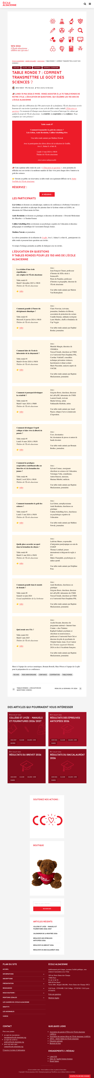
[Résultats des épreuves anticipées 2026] (67, 729)
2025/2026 (54, 740)
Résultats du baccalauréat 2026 (67, 757)
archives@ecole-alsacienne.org (14, 1042)
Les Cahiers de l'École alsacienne (16, 1002)
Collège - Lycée (26, 67)
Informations (8, 974)
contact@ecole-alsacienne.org (13, 1046)
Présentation (8, 983)
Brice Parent (19, 88)
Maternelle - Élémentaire (51, 67)
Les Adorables (8, 1011)
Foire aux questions (54, 994)
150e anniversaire (29, 675)
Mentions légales (10, 997)
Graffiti (44, 237)
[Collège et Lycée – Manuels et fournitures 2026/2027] (27, 729)
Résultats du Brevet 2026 (25, 755)
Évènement (37, 67)
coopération (55, 675)
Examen (53, 743)
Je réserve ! (47, 195)
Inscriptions (8, 978)
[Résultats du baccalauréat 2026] (67, 766)
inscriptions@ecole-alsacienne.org (15, 1037)
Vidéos (5, 1016)
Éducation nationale (56, 1041)
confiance (43, 675)
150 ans (16, 675)
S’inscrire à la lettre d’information (14, 1050)
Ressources (7, 988)
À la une (21, 740)
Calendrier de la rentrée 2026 (45, 933)
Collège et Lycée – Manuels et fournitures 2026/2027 (26, 720)
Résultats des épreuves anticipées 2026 (65, 720)
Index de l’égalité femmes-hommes (61, 1059)
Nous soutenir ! (9, 993)
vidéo (21, 291)
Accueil (6, 969)
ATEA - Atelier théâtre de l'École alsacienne (64, 1039)
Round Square (54, 1061)
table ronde (67, 675)
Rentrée (13, 743)
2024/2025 (14, 777)
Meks (73, 1072)
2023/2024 (16, 67)
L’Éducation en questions (51, 167)
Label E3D (53, 1056)
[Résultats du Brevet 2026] (27, 766)
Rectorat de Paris (55, 1043)
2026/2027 (13, 740)
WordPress (54, 1072)
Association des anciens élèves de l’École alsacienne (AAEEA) (70, 1036)
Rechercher (47, 909)
